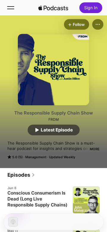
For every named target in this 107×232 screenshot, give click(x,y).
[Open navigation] (10, 7)
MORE (95, 149)
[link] (21, 175)
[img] (53, 8)
